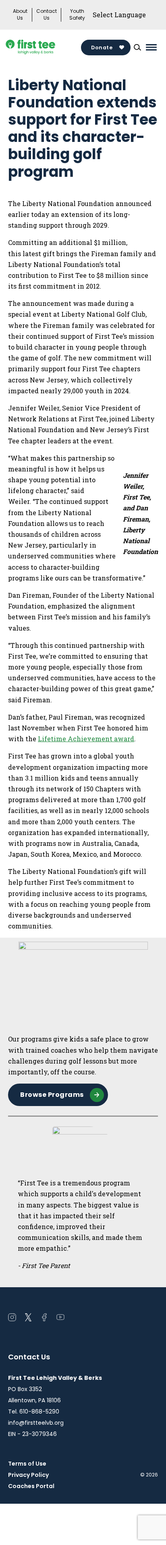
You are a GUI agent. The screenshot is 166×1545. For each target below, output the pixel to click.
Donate (101, 47)
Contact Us (46, 14)
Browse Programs (52, 1094)
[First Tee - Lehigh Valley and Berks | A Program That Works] (43, 47)
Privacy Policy (28, 1475)
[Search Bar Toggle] (137, 47)
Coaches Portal (31, 1486)
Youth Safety (77, 14)
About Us (20, 14)
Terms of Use (27, 1464)
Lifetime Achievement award (86, 738)
